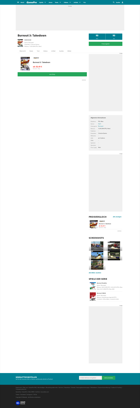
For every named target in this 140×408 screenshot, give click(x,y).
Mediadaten (94, 387)
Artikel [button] (76, 2)
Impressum (19, 387)
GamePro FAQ (32, 387)
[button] (20, 2)
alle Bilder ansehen (95, 273)
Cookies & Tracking (116, 387)
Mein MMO (31, 392)
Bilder (69, 51)
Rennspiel (100, 126)
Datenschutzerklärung (104, 387)
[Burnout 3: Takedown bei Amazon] (25, 63)
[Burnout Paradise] (93, 286)
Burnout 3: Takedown (41, 62)
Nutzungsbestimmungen (83, 387)
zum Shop (52, 74)
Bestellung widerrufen (52, 387)
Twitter (17, 394)
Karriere (61, 387)
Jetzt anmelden (108, 378)
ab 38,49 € (37, 66)
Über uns (25, 387)
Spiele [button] (41, 2)
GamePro (24, 392)
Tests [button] (56, 2)
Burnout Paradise (102, 283)
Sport (99, 124)
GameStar (18, 392)
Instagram (29, 394)
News (50, 2)
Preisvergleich (106, 44)
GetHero (38, 392)
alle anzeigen (117, 217)
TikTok (35, 394)
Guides (61, 51)
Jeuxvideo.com (45, 392)
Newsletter (67, 387)
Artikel (53, 51)
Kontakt (73, 387)
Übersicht (23, 51)
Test (38, 51)
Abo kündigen (41, 387)
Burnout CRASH (101, 293)
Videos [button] (66, 2)
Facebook (23, 394)
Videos (45, 51)
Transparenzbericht (21, 389)
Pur (85, 2)
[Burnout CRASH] (93, 296)
